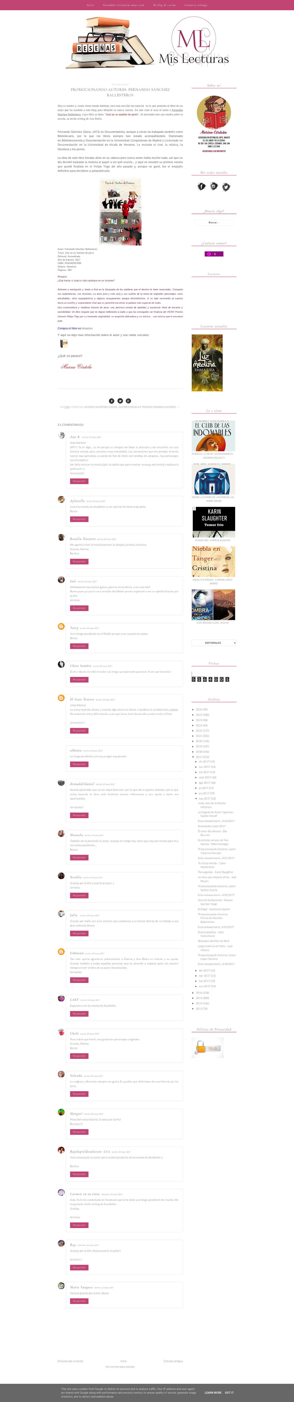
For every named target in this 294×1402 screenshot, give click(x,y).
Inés (73, 581)
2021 (199, 735)
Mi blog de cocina (164, 5)
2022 (199, 730)
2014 (199, 1003)
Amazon (87, 328)
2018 (199, 751)
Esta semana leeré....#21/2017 (216, 858)
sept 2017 (205, 777)
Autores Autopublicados (100, 407)
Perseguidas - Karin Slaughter (215, 872)
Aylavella (77, 501)
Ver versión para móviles (120, 1366)
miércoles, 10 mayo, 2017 (112, 1194)
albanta (76, 750)
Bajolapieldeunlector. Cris (90, 1152)
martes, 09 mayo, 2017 (91, 437)
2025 (199, 714)
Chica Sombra (81, 666)
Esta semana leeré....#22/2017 (216, 820)
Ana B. (75, 437)
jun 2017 (204, 793)
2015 (199, 997)
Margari (76, 1114)
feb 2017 (204, 980)
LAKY (74, 1000)
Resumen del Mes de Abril (213, 940)
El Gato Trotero (82, 699)
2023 (199, 725)
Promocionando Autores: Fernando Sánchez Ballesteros (213, 918)
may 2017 (205, 798)
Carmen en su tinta (85, 1194)
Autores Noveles (130, 407)
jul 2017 (204, 787)
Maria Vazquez (81, 1287)
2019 (199, 746)
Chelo (74, 1033)
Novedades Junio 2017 (212, 826)
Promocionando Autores (159, 407)
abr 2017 (204, 970)
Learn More (213, 1392)
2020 (199, 741)
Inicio (90, 5)
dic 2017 (204, 761)
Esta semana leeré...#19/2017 (216, 926)
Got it (229, 1392)
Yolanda (76, 1076)
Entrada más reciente (70, 1361)
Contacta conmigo (195, 5)
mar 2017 (204, 975)
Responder (79, 481)
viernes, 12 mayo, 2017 (104, 1287)
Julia (74, 915)
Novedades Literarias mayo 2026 (123, 5)
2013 (199, 1008)
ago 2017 (204, 782)
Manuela (76, 835)
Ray (73, 1245)
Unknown (77, 953)
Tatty (74, 628)
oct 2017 (204, 772)
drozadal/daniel (82, 784)
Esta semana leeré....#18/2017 (216, 963)
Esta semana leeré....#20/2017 (216, 894)
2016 (199, 992)
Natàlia (76, 877)
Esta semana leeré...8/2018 (212, 622)
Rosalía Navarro (83, 539)
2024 (199, 720)
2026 (199, 709)
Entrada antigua (173, 1361)
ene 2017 (205, 986)
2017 (199, 756)
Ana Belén (95, 118)
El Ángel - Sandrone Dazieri (214, 909)
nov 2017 (204, 766)
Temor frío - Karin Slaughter (212, 540)
